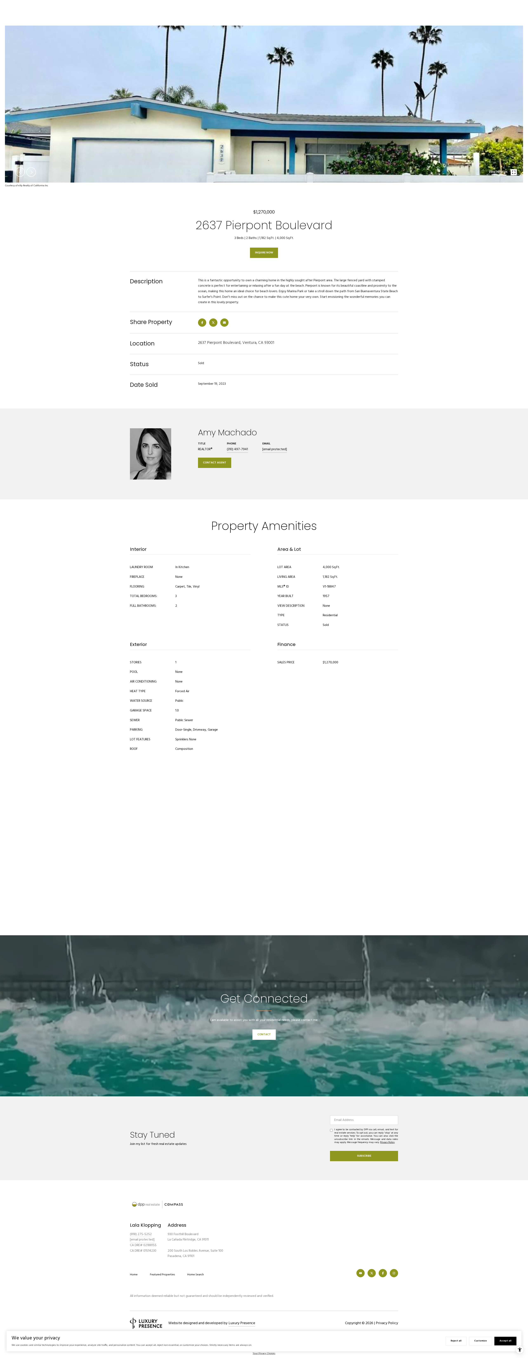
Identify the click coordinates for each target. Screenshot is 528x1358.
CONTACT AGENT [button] (214, 462)
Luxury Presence (242, 1323)
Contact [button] (264, 1034)
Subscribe (364, 1156)
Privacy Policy (387, 1142)
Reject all (456, 1341)
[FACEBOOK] (383, 1273)
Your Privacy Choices (264, 1353)
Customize (480, 1341)
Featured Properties (162, 1274)
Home (134, 1274)
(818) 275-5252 (141, 1234)
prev (20, 172)
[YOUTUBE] (360, 1273)
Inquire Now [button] (264, 252)
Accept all (505, 1341)
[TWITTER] (372, 1273)
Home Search (195, 1274)
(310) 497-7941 (237, 449)
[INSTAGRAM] (394, 1273)
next (31, 172)
